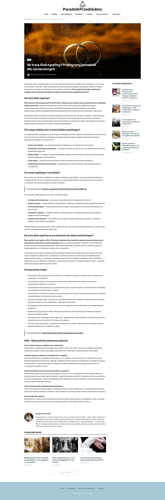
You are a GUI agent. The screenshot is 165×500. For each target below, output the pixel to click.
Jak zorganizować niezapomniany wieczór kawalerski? (131, 122)
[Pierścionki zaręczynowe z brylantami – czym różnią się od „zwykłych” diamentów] (116, 109)
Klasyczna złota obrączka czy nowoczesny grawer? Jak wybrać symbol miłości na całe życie (130, 94)
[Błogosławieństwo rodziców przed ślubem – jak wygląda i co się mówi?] (37, 445)
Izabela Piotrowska (39, 74)
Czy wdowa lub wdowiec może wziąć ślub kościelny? (92, 459)
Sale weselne (66, 14)
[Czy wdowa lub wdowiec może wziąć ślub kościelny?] (93, 445)
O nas (63, 488)
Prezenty (79, 14)
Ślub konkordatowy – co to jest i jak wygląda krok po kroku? (63, 460)
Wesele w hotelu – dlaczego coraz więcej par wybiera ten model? (131, 134)
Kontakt (117, 14)
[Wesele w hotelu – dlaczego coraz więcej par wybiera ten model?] (116, 134)
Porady (89, 14)
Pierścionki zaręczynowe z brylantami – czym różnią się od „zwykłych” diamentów (131, 109)
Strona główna (28, 19)
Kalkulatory (102, 14)
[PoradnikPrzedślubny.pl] (82, 6)
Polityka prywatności (86, 488)
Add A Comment (65, 472)
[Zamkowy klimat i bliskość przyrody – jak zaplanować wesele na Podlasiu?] (116, 146)
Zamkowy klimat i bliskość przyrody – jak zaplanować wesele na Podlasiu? (130, 147)
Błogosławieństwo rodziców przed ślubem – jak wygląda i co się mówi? (36, 460)
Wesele (54, 14)
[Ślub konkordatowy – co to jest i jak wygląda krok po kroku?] (65, 445)
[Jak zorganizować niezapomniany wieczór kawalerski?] (116, 122)
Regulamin (71, 488)
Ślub (46, 14)
